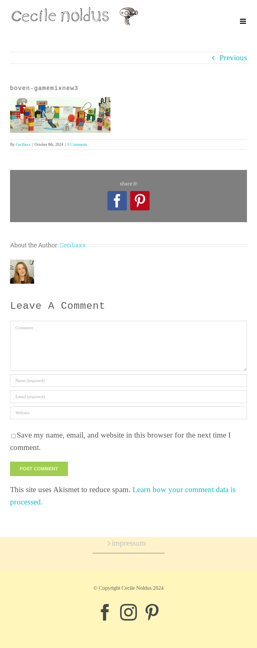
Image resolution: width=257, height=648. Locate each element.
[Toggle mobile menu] (243, 21)
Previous (233, 58)
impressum (129, 543)
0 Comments (77, 144)
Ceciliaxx (23, 144)
